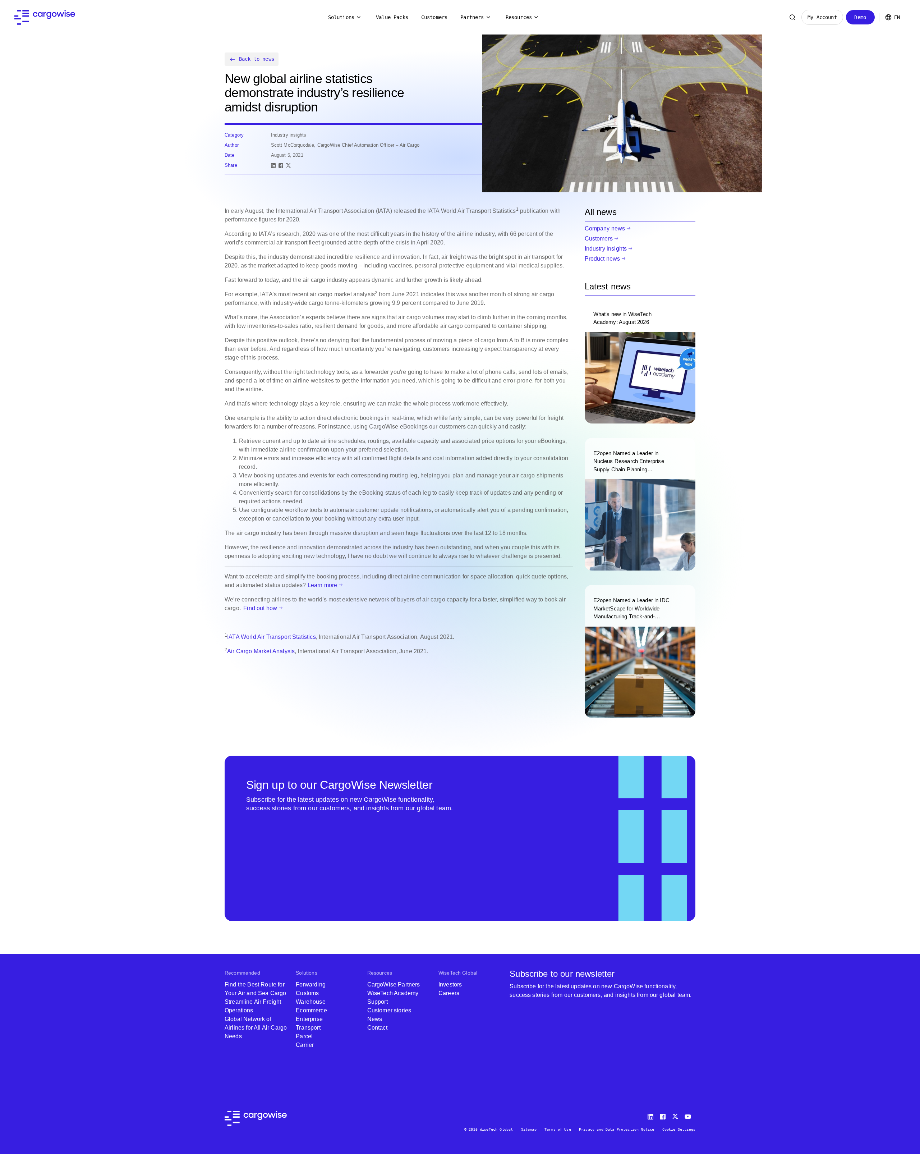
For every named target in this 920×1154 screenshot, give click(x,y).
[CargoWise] (44, 17)
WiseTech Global (457, 973)
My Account (822, 17)
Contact (377, 1028)
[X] (288, 165)
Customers (434, 17)
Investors (450, 984)
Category (234, 135)
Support (377, 1002)
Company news (605, 228)
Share (231, 165)
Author (232, 145)
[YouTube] (689, 1115)
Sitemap (529, 1129)
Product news (602, 259)
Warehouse (310, 1002)
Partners (472, 17)
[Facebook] (281, 165)
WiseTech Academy (393, 993)
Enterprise (309, 1019)
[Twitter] (676, 1115)
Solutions (341, 17)
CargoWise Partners (393, 984)
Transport (308, 1028)
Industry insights (606, 249)
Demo (860, 17)
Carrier (305, 1045)
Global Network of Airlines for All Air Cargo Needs (256, 1027)
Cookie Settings (678, 1129)
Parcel (304, 1036)
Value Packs (392, 17)
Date (230, 155)
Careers (448, 993)
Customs (307, 993)
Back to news (256, 59)
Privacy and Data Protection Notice (616, 1129)
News (374, 1019)
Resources (519, 17)
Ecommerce (311, 1010)
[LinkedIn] (273, 165)
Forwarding (311, 984)
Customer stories (389, 1010)
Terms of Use (557, 1129)
